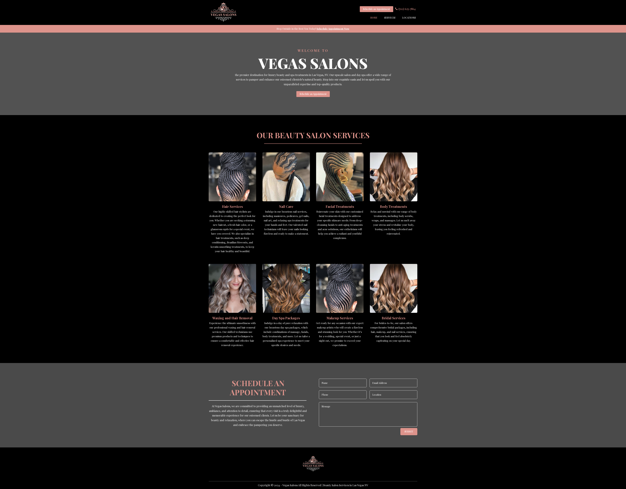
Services (389, 17)
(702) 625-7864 (407, 9)
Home (373, 17)
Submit (408, 431)
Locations (409, 17)
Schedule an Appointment (376, 9)
